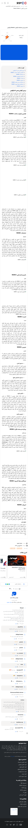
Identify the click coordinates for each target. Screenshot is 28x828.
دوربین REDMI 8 (20, 80)
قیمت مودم (24, 774)
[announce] (5, 3)
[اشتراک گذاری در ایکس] (6, 584)
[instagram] (17, 824)
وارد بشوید (9, 602)
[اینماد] (14, 811)
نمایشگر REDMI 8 (19, 74)
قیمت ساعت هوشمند (22, 771)
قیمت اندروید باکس (22, 776)
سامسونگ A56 (23, 783)
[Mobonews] (17, 3)
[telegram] (10, 824)
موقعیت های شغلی (22, 801)
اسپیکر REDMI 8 (20, 86)
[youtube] (20, 824)
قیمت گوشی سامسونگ (22, 762)
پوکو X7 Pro (24, 788)
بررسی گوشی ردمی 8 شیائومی (18, 70)
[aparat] (7, 824)
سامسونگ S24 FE (22, 785)
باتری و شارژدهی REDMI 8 (18, 76)
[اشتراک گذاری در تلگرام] (9, 584)
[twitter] (14, 824)
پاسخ (16, 623)
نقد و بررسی (22, 6)
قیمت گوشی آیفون (22, 767)
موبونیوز (26, 6)
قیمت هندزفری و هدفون (22, 769)
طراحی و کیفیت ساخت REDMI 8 (17, 72)
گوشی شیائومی (12, 548)
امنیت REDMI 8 (20, 78)
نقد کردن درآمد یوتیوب (22, 806)
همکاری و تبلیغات (23, 804)
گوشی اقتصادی (19, 548)
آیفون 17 (24, 792)
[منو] (2, 3)
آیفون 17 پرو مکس (22, 795)
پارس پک (12, 756)
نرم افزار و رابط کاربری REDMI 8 (17, 84)
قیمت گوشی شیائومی (22, 764)
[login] (8, 3)
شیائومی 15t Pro (23, 790)
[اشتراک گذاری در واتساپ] (7, 584)
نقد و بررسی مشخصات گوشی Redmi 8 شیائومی (13, 6)
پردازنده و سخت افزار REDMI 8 (17, 82)
